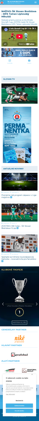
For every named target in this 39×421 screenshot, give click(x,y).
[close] (32, 374)
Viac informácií (10, 394)
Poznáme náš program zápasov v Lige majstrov (18, 196)
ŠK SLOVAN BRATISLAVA (16, 2)
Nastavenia (19, 400)
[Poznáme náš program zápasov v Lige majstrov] (19, 182)
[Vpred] (36, 303)
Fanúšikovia (15, 254)
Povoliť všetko (19, 411)
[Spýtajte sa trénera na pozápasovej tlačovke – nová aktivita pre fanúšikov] (19, 243)
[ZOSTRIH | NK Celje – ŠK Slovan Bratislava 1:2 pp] (19, 213)
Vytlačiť (29, 63)
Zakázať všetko (19, 405)
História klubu (19, 322)
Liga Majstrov (15, 192)
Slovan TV (14, 223)
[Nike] (19, 339)
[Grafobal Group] (29, 370)
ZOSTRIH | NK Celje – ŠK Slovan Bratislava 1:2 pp (16, 227)
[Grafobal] (19, 355)
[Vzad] (2, 303)
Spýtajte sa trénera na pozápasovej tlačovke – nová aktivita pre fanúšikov (18, 258)
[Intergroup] (9, 370)
